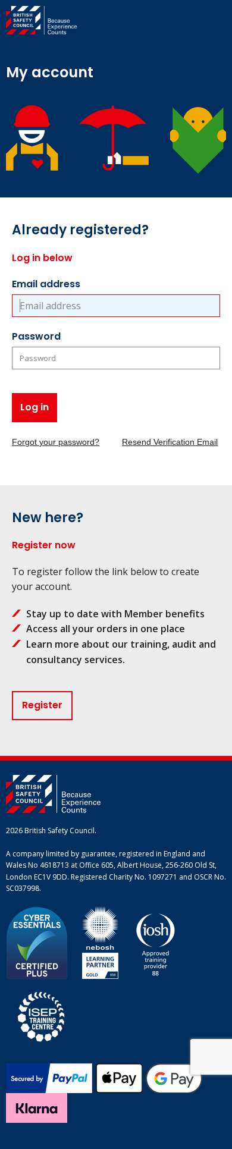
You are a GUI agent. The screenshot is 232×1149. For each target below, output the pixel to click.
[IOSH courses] (155, 942)
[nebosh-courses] (100, 942)
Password (36, 336)
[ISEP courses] (41, 1015)
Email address (46, 284)
